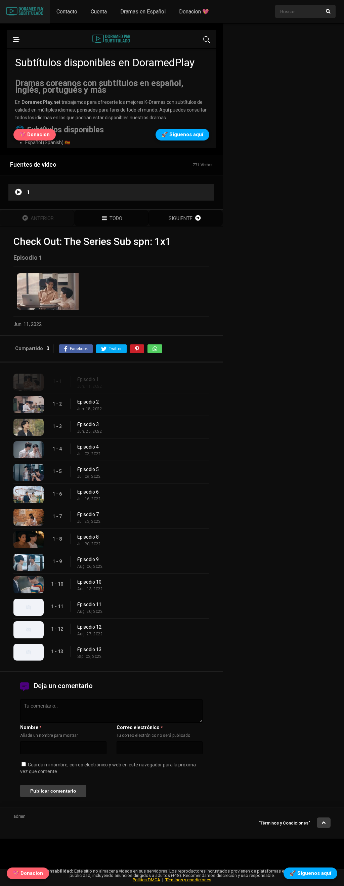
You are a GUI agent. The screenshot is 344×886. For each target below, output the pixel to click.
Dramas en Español (143, 11)
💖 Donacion (28, 872)
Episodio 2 (88, 402)
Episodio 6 (88, 492)
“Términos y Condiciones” (284, 823)
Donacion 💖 (194, 11)
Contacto (66, 11)
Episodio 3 (88, 424)
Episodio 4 (88, 447)
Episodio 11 (89, 604)
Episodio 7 (88, 514)
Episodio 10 (89, 582)
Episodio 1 (88, 379)
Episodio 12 (89, 627)
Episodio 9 (88, 559)
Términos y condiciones (188, 879)
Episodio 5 (88, 469)
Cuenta (99, 11)
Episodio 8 (88, 537)
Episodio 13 (89, 649)
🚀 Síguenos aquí (310, 872)
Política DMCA (146, 879)
